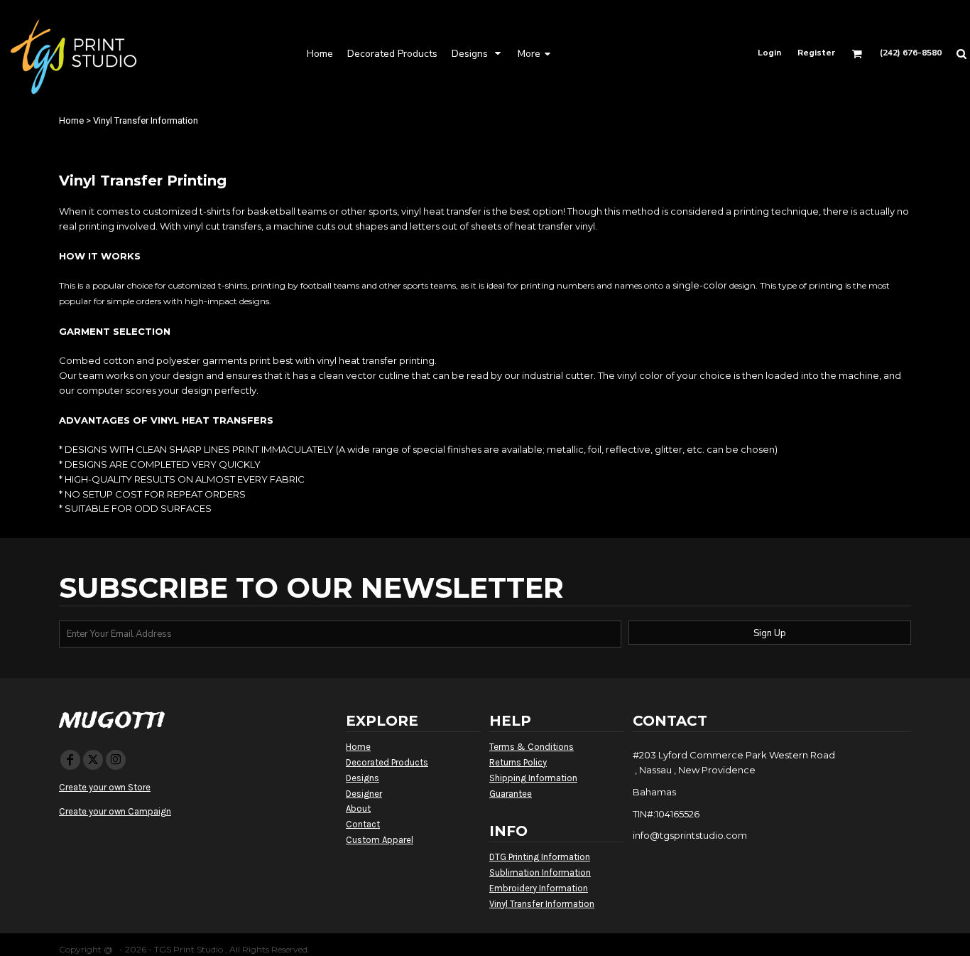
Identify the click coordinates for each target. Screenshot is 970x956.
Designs (362, 778)
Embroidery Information (538, 888)
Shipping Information (533, 778)
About (358, 808)
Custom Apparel (379, 839)
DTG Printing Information (539, 857)
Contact (363, 824)
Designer (364, 793)
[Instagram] (116, 760)
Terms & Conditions (531, 746)
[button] (392, 53)
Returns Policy (518, 762)
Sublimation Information (540, 872)
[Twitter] (93, 760)
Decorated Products (387, 762)
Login (769, 52)
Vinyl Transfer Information (541, 903)
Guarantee (510, 793)
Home (71, 120)
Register (816, 52)
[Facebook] (70, 760)
